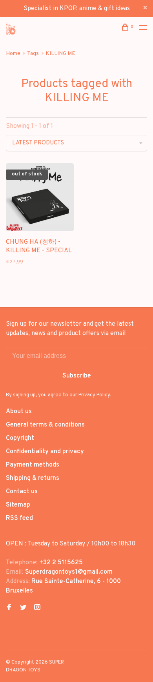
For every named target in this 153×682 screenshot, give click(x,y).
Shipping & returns (32, 478)
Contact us (22, 492)
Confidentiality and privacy (45, 452)
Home (13, 53)
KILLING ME (60, 53)
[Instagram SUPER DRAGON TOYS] (37, 608)
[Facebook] (9, 608)
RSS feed (19, 518)
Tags (33, 53)
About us (19, 412)
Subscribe (76, 376)
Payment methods (32, 465)
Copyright (20, 438)
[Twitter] (23, 608)
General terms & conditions (45, 425)
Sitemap (18, 505)
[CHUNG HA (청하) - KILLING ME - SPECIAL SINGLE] (40, 198)
